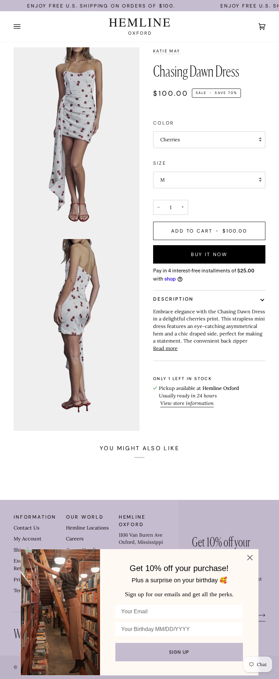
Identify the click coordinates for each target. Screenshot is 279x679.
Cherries (170, 140)
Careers (75, 539)
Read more (165, 348)
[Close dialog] (250, 558)
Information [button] (35, 517)
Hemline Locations (87, 528)
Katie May (166, 51)
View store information (187, 403)
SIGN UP (179, 652)
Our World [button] (85, 517)
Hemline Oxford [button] (132, 520)
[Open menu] (24, 26)
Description (173, 299)
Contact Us (26, 528)
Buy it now (209, 254)
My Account (28, 539)
